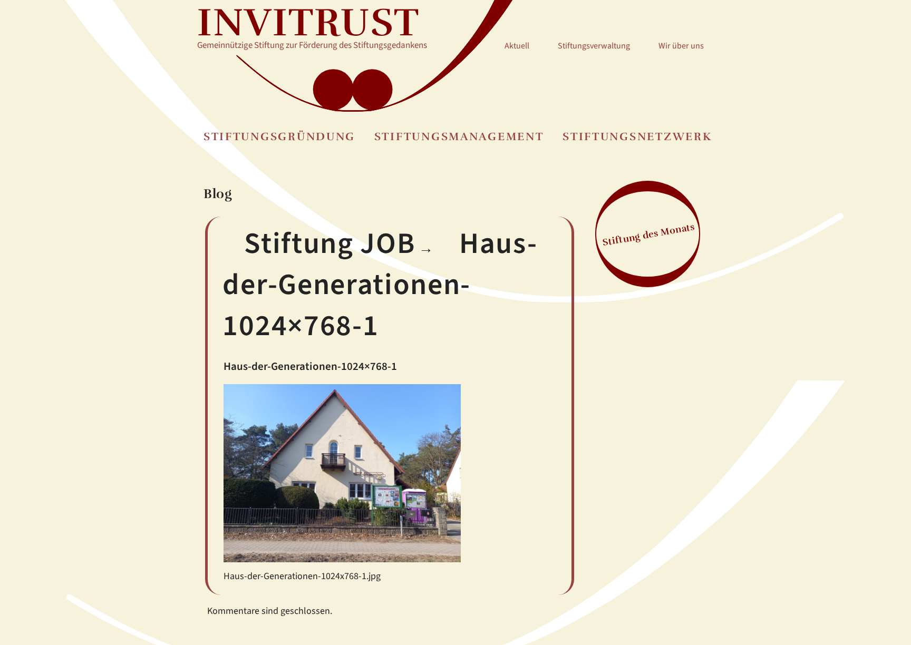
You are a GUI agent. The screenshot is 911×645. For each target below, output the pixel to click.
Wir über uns (681, 46)
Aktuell (517, 46)
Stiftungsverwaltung (594, 46)
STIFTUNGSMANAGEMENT (459, 136)
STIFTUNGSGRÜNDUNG (279, 136)
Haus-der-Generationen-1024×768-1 (379, 285)
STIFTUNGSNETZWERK (637, 136)
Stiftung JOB (329, 244)
